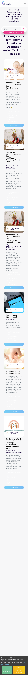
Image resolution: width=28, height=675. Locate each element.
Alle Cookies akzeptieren (6, 670)
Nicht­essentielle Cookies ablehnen (19, 670)
